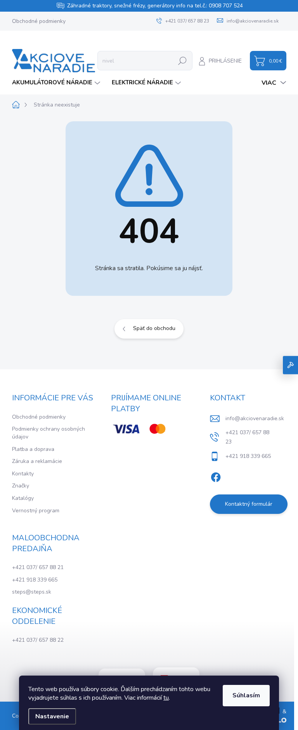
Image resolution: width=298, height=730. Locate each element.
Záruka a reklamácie (37, 461)
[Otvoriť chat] (290, 365)
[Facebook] (216, 476)
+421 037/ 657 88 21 (38, 567)
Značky (20, 485)
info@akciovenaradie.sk (254, 418)
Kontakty (23, 473)
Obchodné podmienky (39, 21)
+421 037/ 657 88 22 (38, 640)
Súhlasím (246, 695)
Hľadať (182, 60)
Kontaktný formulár (248, 504)
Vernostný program (35, 510)
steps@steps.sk (31, 592)
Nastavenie (52, 716)
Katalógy (23, 498)
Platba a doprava (33, 449)
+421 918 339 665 (34, 579)
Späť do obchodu (154, 328)
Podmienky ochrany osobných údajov (48, 432)
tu (166, 697)
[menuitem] (57, 82)
